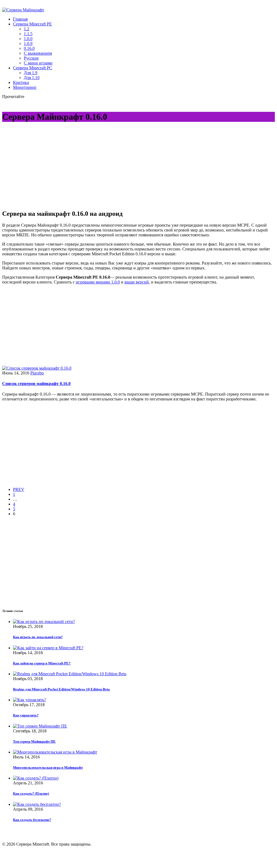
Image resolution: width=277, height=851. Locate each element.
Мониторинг (25, 87)
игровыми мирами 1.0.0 (98, 282)
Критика (21, 82)
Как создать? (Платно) (31, 793)
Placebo (37, 373)
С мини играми (38, 63)
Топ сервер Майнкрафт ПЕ (34, 741)
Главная (20, 19)
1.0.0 (28, 38)
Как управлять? (26, 715)
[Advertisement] (47, 166)
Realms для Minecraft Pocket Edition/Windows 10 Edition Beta (61, 689)
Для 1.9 (30, 72)
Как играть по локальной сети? (38, 637)
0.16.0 (29, 48)
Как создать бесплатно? (32, 820)
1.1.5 (28, 33)
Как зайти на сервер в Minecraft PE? (42, 663)
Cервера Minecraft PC (32, 68)
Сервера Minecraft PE (32, 24)
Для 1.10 (31, 77)
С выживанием (38, 53)
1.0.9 (28, 43)
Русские (31, 58)
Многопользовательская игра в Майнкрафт (48, 767)
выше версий (136, 282)
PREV (18, 489)
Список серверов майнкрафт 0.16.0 (36, 383)
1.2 (26, 29)
